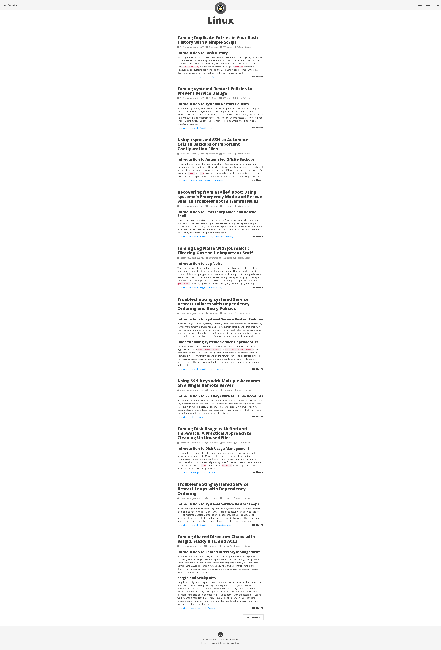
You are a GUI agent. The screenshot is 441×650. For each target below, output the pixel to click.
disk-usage (195, 472)
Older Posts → (253, 617)
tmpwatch (213, 472)
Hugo (213, 643)
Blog (420, 5)
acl (205, 608)
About (428, 5)
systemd (194, 128)
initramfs (220, 236)
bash (192, 77)
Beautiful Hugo (228, 643)
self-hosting (218, 180)
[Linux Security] (220, 8)
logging (204, 287)
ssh (201, 180)
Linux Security (9, 5)
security (211, 77)
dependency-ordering (225, 525)
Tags (437, 5)
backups (194, 180)
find (203, 472)
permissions (195, 608)
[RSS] (220, 634)
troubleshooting (207, 128)
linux (185, 77)
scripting (201, 77)
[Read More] (257, 76)
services (220, 369)
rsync (208, 180)
